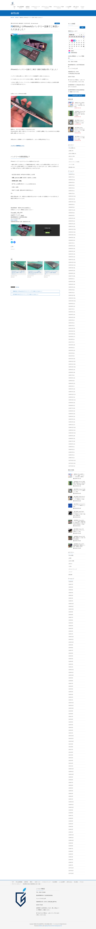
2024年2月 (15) (72, 256)
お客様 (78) (71, 150)
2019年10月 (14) (72, 399)
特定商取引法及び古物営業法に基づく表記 (31, 883)
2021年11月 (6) (72, 331)
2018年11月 (71, 837)
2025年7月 (71, 617)
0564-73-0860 (14, 220)
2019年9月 (71, 810)
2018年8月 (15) (72, 438)
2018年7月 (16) (72, 441)
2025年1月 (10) (72, 226)
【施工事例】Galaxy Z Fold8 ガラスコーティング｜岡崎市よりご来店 (79, 121)
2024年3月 (71, 661)
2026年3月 (71, 595)
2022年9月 (71, 711)
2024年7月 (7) (71, 243)
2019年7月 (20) (72, 408)
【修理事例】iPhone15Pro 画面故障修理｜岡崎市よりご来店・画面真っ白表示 (79, 545)
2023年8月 (71, 680)
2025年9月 (71, 611)
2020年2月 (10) (72, 388)
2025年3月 (71, 628)
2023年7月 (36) (72, 276)
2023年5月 (71, 688)
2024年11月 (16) (72, 232)
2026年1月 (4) (71, 193)
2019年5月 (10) (72, 413)
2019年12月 (71, 801)
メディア (70, 571)
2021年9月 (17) (72, 336)
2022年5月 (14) (72, 314)
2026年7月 (71, 584)
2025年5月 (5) (71, 215)
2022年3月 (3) (71, 320)
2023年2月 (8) (71, 289)
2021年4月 (71, 757)
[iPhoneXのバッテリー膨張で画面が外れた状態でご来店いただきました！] (18, 265)
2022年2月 (71, 730)
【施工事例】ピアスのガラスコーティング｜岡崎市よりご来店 (79, 138)
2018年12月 (71, 834)
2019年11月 (71, 804)
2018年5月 (71, 854)
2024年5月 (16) (72, 248)
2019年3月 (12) (72, 419)
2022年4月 (71, 724)
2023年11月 (71, 672)
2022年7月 (71, 716)
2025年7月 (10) (72, 210)
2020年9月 (71, 777)
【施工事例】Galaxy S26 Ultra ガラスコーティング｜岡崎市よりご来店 (79, 530)
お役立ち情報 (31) (72, 153)
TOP (13, 881)
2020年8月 (71, 779)
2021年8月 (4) (71, 339)
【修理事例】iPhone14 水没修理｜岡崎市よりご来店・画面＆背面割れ (79, 538)
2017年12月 (71, 867)
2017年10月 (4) (72, 466)
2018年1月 (71, 865)
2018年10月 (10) (72, 432)
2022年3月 (71, 727)
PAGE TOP (92, 900)
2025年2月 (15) (72, 223)
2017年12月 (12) (72, 460)
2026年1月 (71, 600)
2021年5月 (71, 755)
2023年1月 (71, 699)
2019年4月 (71, 823)
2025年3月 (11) (72, 221)
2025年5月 (71, 622)
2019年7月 (71, 815)
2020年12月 (71, 768)
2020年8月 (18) (72, 372)
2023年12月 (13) (72, 262)
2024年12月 (71, 636)
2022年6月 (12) (72, 311)
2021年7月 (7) (71, 342)
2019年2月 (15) (72, 421)
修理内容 (26, 881)
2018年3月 (71, 859)
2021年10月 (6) (72, 333)
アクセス (81, 881)
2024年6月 (71, 653)
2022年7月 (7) (71, 309)
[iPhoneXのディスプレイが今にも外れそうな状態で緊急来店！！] (51, 265)
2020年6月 (71, 785)
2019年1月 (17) (72, 424)
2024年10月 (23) (72, 234)
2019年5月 (71, 821)
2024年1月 (71, 666)
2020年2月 (71, 796)
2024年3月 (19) (72, 254)
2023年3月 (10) (72, 287)
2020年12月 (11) (72, 361)
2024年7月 (71, 650)
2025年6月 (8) (71, 212)
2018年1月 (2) (71, 457)
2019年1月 (71, 832)
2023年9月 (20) (72, 270)
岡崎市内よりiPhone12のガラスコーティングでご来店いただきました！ (28, 291)
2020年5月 (71, 788)
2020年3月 (71, 793)
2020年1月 (71, 799)
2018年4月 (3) (71, 449)
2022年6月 (71, 719)
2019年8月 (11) (72, 405)
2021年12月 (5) (72, 328)
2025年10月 (71, 609)
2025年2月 (71, 631)
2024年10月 (71, 642)
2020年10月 (71, 774)
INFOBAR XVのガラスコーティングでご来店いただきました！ (26, 294)
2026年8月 (71, 581)
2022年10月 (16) (72, 300)
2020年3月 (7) (71, 386)
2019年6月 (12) (72, 410)
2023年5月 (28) (72, 281)
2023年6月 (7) (71, 278)
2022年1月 (71, 732)
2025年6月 (71, 620)
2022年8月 (71, 713)
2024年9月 (71, 644)
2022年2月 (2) (71, 322)
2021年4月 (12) (72, 350)
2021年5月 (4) (71, 347)
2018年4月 (71, 856)
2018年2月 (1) (71, 454)
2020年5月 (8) (71, 380)
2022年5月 (71, 722)
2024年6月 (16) (72, 245)
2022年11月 (71, 705)
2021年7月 (71, 749)
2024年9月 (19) (72, 237)
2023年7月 (71, 683)
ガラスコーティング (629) (74, 161)
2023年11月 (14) (72, 265)
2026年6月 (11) (72, 179)
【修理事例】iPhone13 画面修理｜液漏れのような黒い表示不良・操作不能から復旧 (79, 483)
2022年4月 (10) (72, 317)
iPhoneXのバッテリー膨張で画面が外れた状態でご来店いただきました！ (18, 272)
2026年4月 (71, 592)
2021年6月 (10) (72, 344)
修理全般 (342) (72, 167)
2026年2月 (71, 598)
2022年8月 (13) (72, 306)
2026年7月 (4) (71, 177)
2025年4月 (71, 625)
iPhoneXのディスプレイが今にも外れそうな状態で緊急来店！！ (51, 272)
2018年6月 (71, 851)
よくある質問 (62, 881)
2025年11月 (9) (72, 199)
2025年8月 (71, 614)
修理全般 (57, 23)
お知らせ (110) (72, 156)
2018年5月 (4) (71, 446)
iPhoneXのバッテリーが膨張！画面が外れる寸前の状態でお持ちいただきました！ (34, 272)
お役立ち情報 (71, 560)
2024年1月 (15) (72, 259)
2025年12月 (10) (72, 196)
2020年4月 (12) (72, 383)
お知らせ (70, 563)
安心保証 (76, 881)
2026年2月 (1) (71, 190)
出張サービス (37, 881)
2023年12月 (71, 669)
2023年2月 (71, 697)
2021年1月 (71, 766)
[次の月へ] (83, 35)
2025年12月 (71, 603)
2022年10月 (71, 708)
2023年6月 (71, 686)
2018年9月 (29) (72, 435)
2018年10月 (71, 840)
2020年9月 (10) (72, 369)
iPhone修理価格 (19, 881)
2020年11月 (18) (72, 364)
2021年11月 (71, 738)
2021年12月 (71, 735)
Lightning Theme (48, 925)
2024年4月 (71, 658)
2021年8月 (71, 746)
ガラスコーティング (73, 569)
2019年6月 (71, 818)
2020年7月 (71, 782)
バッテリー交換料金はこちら (17, 145)
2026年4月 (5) (71, 185)
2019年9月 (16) (72, 402)
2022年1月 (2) (71, 325)
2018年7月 (71, 848)
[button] (32, 49)
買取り (31, 881)
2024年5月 (71, 655)
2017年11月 (71, 870)
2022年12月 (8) (72, 295)
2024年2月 (71, 664)
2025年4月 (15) (72, 218)
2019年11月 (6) (72, 397)
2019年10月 (71, 807)
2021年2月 (71, 763)
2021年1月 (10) (72, 358)
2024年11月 (71, 639)
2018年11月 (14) (72, 430)
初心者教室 (55, 881)
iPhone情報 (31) (72, 147)
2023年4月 (71, 691)
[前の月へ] (79, 35)
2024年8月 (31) (72, 240)
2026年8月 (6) (71, 174)
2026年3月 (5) (71, 188)
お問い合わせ (69, 881)
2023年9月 (71, 677)
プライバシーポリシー (16, 883)
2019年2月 (71, 829)
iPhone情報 (71, 555)
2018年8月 (71, 845)
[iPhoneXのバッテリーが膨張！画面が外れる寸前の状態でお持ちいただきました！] (35, 265)
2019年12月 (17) (72, 394)
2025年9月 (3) (71, 204)
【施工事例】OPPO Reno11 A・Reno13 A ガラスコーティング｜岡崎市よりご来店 (79, 498)
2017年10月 (71, 873)
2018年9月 (71, 843)
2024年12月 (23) (72, 229)
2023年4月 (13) (72, 284)
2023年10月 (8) (72, 267)
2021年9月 (71, 744)
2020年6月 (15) (72, 377)
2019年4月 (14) (72, 416)
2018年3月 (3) (71, 452)
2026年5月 (71, 589)
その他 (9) (71, 159)
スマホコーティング (46, 881)
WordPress (41, 925)
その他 (70, 566)
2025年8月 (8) (71, 207)
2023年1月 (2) (71, 292)
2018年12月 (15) (72, 427)
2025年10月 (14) (72, 201)
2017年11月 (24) (72, 463)
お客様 (70, 558)
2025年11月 (71, 606)
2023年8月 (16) (72, 273)
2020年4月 (71, 790)
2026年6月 (71, 587)
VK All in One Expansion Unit (56, 925)
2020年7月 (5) (71, 375)
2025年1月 (71, 633)
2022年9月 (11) (72, 303)
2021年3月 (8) (71, 353)
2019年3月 (71, 826)
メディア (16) (71, 164)
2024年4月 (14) (72, 251)
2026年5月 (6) (71, 182)
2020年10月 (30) (72, 366)
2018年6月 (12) (72, 443)
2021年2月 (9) (71, 355)
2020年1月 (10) (72, 391)
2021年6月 (71, 752)
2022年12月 (71, 702)
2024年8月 (71, 647)
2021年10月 (71, 741)
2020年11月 (71, 771)
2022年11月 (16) (72, 298)
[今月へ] (81, 35)
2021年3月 (71, 760)
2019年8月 (71, 812)
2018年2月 (71, 862)
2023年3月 (71, 694)
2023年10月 (71, 675)
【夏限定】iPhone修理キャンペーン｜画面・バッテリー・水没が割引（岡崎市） (78, 475)
